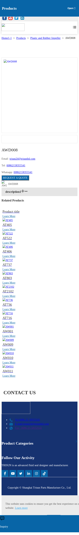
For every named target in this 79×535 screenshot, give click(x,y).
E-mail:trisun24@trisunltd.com (32, 423)
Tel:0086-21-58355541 (27, 419)
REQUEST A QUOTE (15, 177)
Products (21, 38)
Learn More (8, 216)
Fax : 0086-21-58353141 (28, 427)
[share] (4, 18)
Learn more (21, 507)
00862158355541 (16, 165)
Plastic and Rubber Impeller (45, 38)
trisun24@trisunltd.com (22, 158)
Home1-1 (7, 38)
